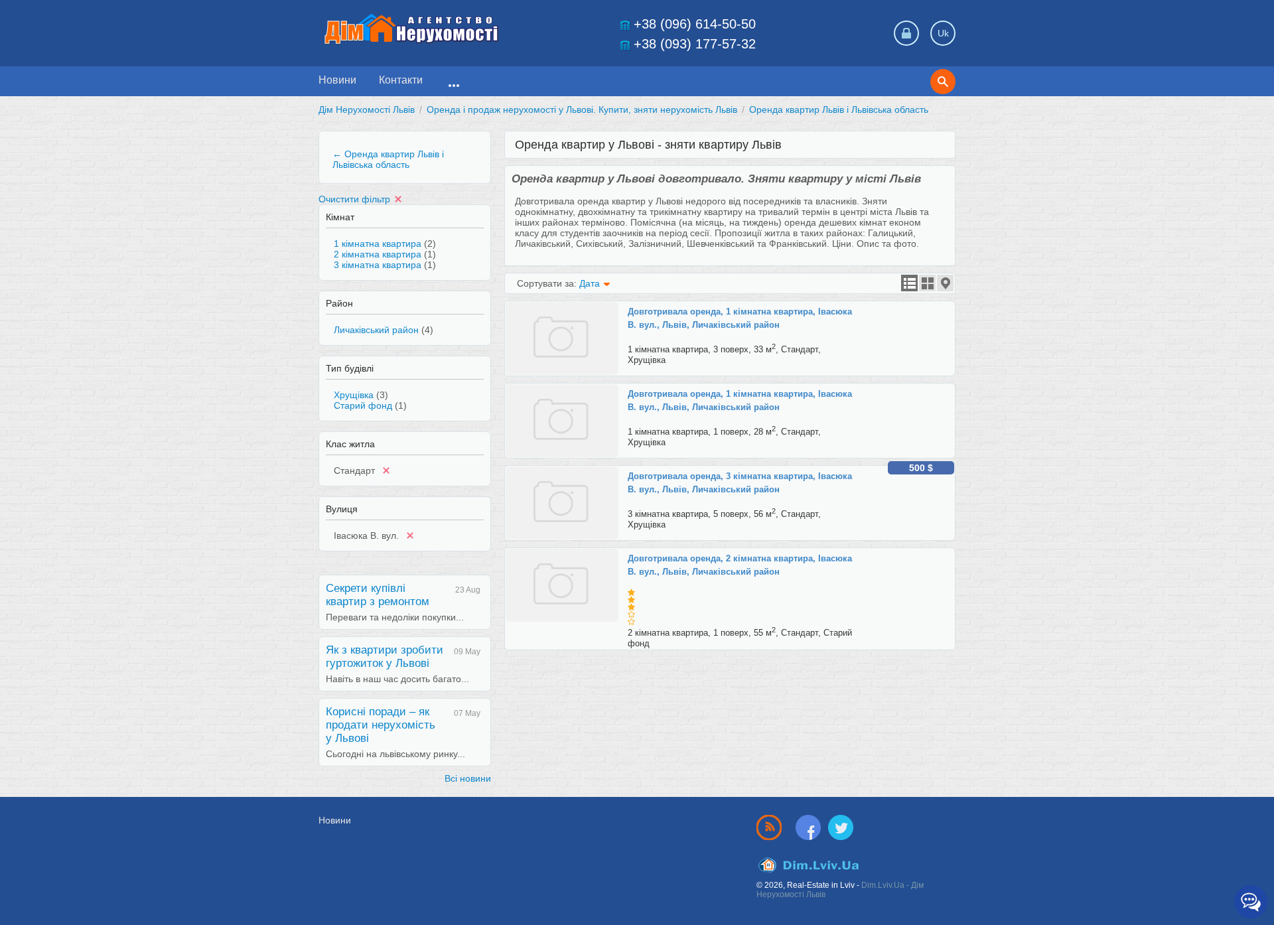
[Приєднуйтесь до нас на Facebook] (811, 826)
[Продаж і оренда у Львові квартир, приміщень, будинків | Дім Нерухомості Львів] (411, 29)
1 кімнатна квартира (377, 243)
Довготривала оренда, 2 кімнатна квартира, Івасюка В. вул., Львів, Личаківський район (740, 565)
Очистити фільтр (354, 199)
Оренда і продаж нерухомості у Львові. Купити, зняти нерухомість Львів (582, 109)
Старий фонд (363, 405)
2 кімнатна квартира (377, 254)
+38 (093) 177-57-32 (695, 43)
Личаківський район (376, 329)
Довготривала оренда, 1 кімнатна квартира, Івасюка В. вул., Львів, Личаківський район (740, 318)
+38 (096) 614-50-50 (695, 24)
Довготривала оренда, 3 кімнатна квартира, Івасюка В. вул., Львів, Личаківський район (740, 482)
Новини (337, 80)
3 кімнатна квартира (377, 264)
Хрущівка (354, 395)
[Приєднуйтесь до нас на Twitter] (840, 826)
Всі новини (468, 778)
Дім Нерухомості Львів (366, 109)
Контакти (401, 80)
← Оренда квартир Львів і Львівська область (388, 159)
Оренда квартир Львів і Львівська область (838, 109)
